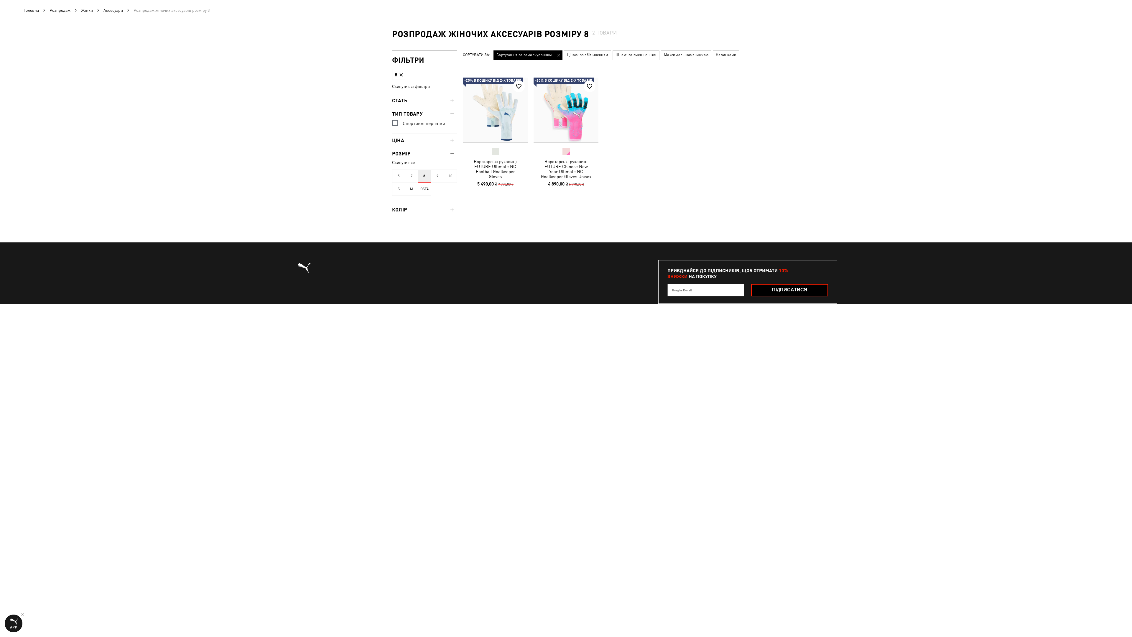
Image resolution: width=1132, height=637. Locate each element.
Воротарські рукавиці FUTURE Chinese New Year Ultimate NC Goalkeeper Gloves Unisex (566, 169)
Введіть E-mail (682, 290)
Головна (31, 10)
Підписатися (789, 289)
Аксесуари (113, 10)
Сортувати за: (476, 55)
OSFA (424, 189)
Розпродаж (60, 10)
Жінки (87, 10)
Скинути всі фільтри (411, 86)
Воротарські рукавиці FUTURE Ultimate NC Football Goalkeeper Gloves (495, 169)
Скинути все (403, 162)
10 (450, 176)
